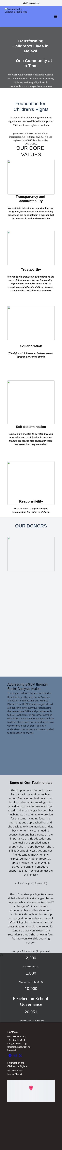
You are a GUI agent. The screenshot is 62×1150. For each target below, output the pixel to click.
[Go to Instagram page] (15, 1055)
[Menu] (55, 16)
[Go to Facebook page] (10, 1055)
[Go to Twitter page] (20, 1055)
